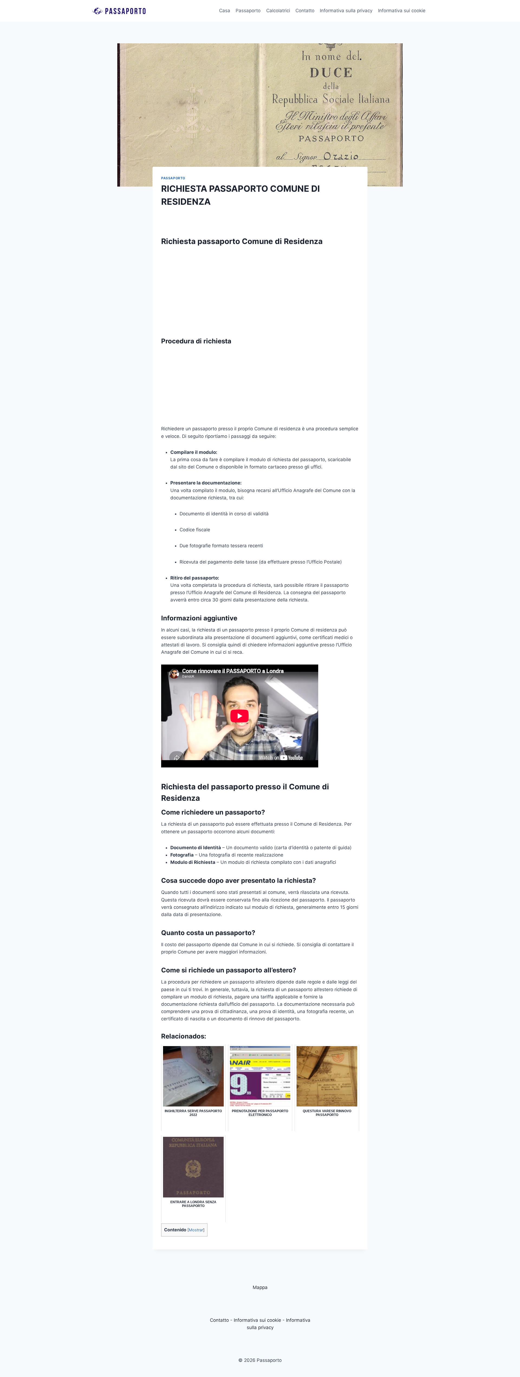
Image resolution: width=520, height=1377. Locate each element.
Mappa (260, 1287)
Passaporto (248, 10)
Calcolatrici (278, 10)
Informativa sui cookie (401, 10)
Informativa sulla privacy (346, 10)
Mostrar (196, 1230)
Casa (224, 10)
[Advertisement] (260, 289)
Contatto (304, 10)
